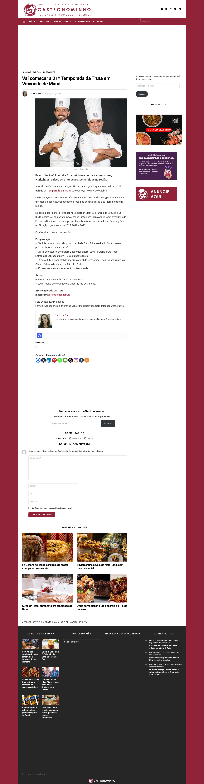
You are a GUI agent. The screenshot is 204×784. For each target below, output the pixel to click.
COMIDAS (57, 22)
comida (28, 622)
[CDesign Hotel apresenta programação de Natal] (47, 588)
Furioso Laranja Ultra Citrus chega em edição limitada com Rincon (50, 684)
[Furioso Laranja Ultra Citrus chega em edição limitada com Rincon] (50, 672)
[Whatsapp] (59, 360)
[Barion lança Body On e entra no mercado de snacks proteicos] (30, 672)
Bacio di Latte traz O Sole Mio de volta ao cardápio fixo (50, 656)
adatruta (65, 294)
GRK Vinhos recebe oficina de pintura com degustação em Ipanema (30, 657)
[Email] (65, 360)
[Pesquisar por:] (161, 21)
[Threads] (70, 360)
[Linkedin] (48, 360)
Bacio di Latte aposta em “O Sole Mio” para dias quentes (164, 658)
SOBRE (100, 22)
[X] (43, 360)
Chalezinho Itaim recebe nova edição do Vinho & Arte (163, 646)
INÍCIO (32, 22)
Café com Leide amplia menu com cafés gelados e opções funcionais (50, 712)
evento (38, 622)
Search (179, 22)
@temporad (54, 294)
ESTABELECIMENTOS (84, 22)
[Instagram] (39, 335)
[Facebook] (38, 360)
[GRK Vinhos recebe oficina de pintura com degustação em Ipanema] (30, 644)
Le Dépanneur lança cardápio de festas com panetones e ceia (45, 566)
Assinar (107, 423)
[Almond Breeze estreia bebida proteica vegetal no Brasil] (30, 700)
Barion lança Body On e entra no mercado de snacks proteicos (30, 683)
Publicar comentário (42, 515)
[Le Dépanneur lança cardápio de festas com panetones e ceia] (47, 547)
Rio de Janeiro (70, 622)
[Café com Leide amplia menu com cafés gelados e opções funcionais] (50, 700)
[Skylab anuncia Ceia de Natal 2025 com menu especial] (102, 547)
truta (83, 622)
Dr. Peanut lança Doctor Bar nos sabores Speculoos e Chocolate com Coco (164, 672)
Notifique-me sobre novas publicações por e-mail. (52, 508)
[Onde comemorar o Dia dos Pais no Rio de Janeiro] (102, 588)
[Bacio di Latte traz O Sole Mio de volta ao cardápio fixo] (50, 644)
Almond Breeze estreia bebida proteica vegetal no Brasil (29, 711)
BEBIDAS (69, 22)
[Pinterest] (54, 360)
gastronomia (52, 622)
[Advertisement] (102, 50)
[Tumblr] (81, 360)
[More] (86, 360)
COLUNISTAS (43, 22)
